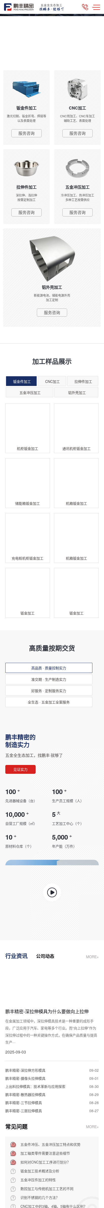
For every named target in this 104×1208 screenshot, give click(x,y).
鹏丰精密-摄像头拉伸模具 (25, 1078)
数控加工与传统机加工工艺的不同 (46, 1188)
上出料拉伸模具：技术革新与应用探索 (35, 1086)
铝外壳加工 (77, 392)
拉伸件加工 (83, 381)
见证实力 (20, 769)
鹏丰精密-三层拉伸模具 (23, 1110)
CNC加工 (52, 381)
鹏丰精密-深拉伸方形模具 (25, 1070)
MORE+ (92, 956)
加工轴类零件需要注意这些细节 (45, 1153)
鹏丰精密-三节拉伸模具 (23, 1102)
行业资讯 (16, 956)
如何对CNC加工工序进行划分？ (45, 1162)
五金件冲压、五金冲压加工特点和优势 (50, 1144)
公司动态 (45, 956)
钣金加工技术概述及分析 (39, 1170)
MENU (96, 7)
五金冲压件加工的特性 (38, 1179)
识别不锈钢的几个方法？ (39, 1197)
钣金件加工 (22, 381)
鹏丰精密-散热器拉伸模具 (25, 1094)
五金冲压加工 (30, 392)
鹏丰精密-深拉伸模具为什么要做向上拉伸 (47, 1011)
